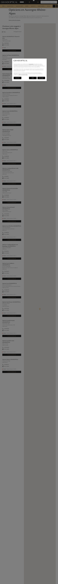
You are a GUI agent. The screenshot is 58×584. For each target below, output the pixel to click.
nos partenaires (31, 64)
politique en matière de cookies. (23, 74)
